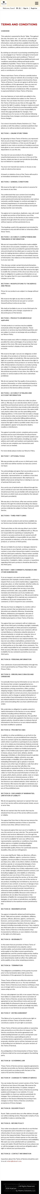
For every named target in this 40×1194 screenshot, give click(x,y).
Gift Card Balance (10, 1184)
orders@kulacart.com (14, 1161)
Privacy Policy (12, 1186)
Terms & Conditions (28, 1184)
